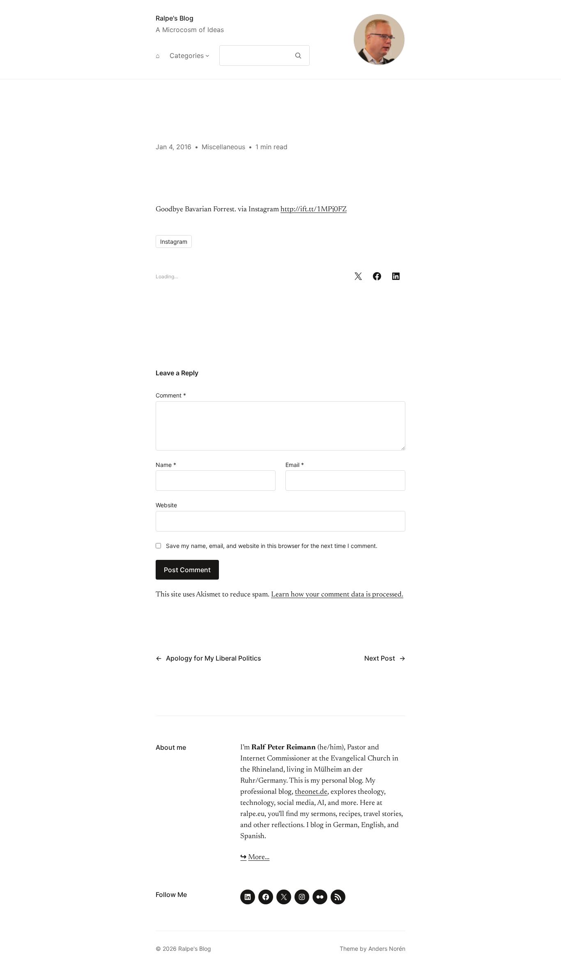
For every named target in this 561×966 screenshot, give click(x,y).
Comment (171, 395)
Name (166, 464)
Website (166, 504)
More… (258, 857)
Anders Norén (386, 948)
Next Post (379, 658)
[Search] (298, 55)
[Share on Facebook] (377, 276)
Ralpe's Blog (174, 18)
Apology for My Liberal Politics (213, 658)
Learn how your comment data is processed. (337, 595)
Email (294, 464)
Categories (187, 55)
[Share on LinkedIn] (396, 276)
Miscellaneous (223, 147)
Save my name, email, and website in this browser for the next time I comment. (271, 545)
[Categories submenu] (207, 55)
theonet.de (311, 792)
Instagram (173, 241)
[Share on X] (358, 276)
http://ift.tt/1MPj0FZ (313, 209)
